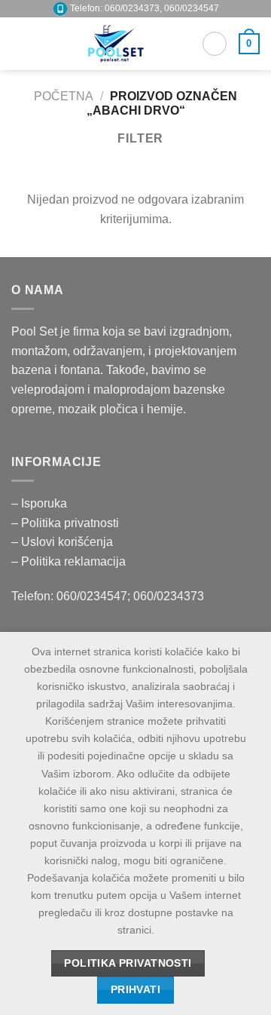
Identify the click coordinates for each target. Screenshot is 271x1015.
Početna (63, 96)
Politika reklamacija (73, 561)
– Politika (37, 523)
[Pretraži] (214, 44)
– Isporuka (39, 503)
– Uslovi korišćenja (62, 541)
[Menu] (20, 43)
